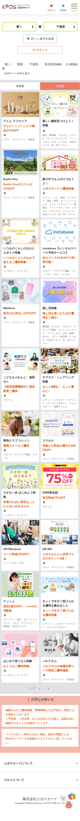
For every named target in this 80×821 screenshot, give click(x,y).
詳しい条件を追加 (42, 38)
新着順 (20, 86)
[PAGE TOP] (68, 800)
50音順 (60, 86)
